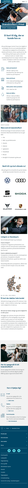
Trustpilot (3, 472)
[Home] (2, 428)
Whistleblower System (6, 466)
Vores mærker (4, 441)
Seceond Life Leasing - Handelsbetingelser (10, 481)
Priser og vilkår (4, 463)
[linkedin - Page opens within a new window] (9, 450)
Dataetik (3, 469)
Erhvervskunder (4, 437)
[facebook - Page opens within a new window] (14, 450)
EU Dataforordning (5, 478)
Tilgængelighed (4, 475)
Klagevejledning (4, 461)
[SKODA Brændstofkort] (20, 193)
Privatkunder (4, 434)
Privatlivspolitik (4, 455)
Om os (2, 445)
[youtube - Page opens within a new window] (18, 450)
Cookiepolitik (4, 458)
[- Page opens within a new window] (7, 180)
